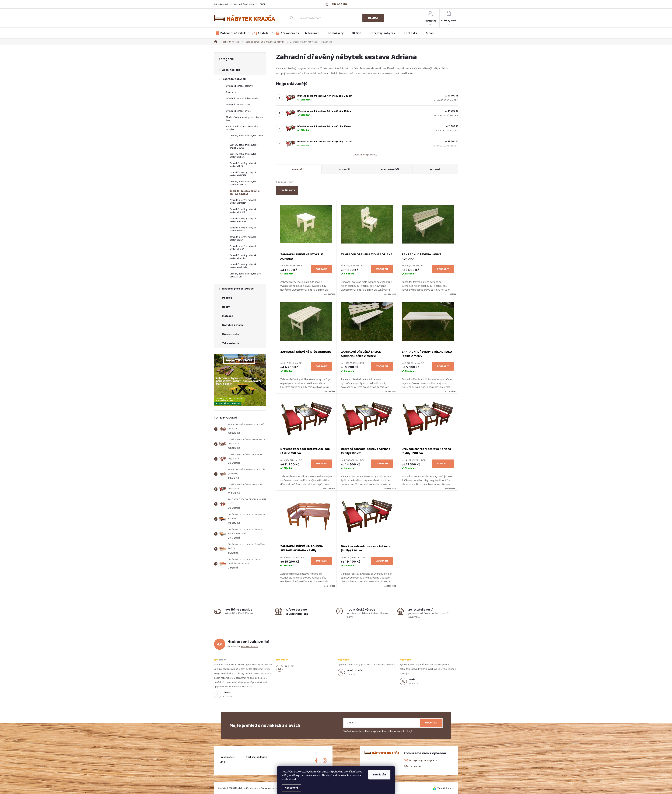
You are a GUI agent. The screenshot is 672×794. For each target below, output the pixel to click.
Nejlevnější (298, 169)
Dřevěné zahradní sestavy (239, 86)
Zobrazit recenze (249, 646)
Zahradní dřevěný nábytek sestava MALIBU (243, 256)
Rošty (226, 307)
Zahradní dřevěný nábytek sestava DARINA (243, 201)
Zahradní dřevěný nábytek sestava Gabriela (243, 266)
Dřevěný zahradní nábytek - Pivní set (246, 137)
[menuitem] (232, 33)
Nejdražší (344, 169)
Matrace (227, 316)
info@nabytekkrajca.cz (423, 760)
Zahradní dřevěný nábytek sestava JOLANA (243, 220)
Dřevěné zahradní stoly (238, 105)
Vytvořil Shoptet (446, 788)
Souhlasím (379, 774)
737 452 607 (416, 766)
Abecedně (435, 169)
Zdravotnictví (231, 343)
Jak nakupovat (221, 4)
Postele (227, 298)
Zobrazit (321, 269)
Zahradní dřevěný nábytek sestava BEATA (243, 229)
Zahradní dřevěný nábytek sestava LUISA (243, 247)
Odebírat (431, 723)
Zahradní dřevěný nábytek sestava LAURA (243, 210)
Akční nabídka (231, 70)
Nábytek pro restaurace (238, 289)
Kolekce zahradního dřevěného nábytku (242, 128)
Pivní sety (231, 92)
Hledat (373, 18)
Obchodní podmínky (244, 4)
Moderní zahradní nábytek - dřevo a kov (244, 118)
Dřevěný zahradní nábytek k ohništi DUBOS (244, 146)
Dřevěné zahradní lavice (238, 111)
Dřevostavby (230, 334)
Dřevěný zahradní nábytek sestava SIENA (243, 155)
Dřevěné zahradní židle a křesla (242, 98)
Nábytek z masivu (233, 325)
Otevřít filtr (286, 190)
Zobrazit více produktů (365, 154)
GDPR (263, 4)
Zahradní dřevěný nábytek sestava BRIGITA (243, 174)
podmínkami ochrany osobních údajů (393, 731)
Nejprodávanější (389, 169)
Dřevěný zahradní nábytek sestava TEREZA (243, 183)
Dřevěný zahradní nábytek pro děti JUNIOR (245, 275)
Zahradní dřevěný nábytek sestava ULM (243, 164)
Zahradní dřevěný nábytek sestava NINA (243, 238)
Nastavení (291, 788)
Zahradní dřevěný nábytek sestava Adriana (245, 192)
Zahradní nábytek (234, 79)
